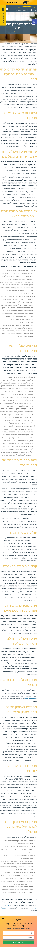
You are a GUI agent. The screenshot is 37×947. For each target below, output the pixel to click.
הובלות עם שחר (30, 699)
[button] (34, 21)
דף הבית (27, 31)
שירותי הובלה (5, 908)
